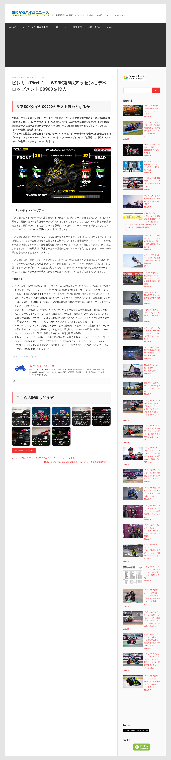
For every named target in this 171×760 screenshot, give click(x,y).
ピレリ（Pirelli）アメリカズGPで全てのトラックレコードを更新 (44, 458)
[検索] (156, 90)
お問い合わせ (94, 27)
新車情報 (77, 27)
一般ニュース (60, 27)
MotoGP (12, 27)
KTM (146, 266)
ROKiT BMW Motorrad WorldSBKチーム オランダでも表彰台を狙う (77, 462)
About (110, 27)
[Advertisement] (85, 49)
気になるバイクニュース (36, 77)
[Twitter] (14, 381)
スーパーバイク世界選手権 (35, 27)
